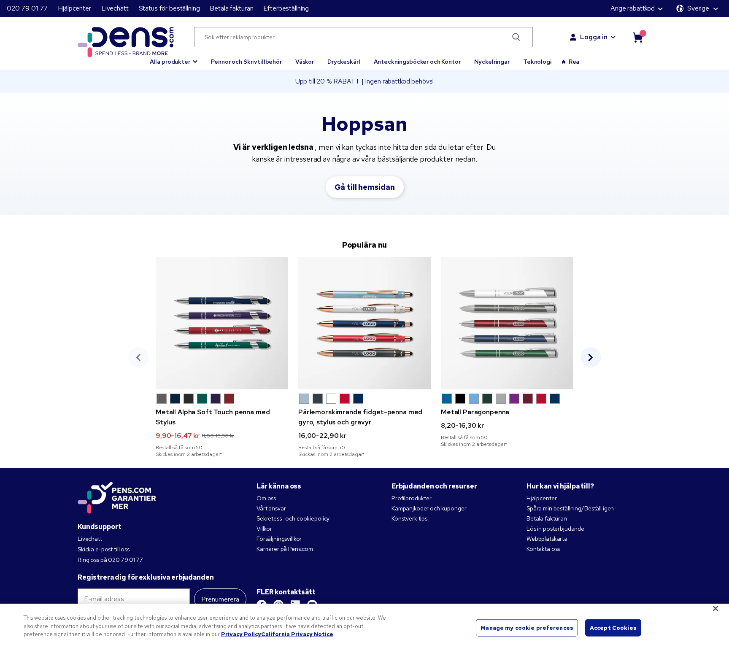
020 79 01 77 (27, 8)
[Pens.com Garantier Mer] (117, 497)
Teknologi (537, 61)
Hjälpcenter (74, 8)
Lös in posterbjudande (555, 528)
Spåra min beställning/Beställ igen (570, 508)
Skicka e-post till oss (104, 549)
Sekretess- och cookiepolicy (292, 518)
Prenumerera (220, 599)
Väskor (304, 61)
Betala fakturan (231, 8)
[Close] (715, 608)
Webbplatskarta (546, 538)
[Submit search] (516, 37)
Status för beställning (169, 8)
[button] (174, 57)
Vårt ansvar (271, 508)
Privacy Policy (241, 634)
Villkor (264, 528)
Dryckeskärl (343, 61)
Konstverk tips (409, 518)
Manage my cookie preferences (527, 627)
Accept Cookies (613, 627)
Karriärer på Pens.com (284, 549)
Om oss (266, 498)
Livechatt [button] (115, 8)
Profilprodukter (412, 498)
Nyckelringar (492, 61)
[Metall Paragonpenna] (507, 323)
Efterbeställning (286, 8)
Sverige (698, 8)
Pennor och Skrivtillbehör (246, 61)
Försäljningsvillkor (279, 538)
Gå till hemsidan (365, 187)
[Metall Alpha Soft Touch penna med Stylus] (222, 323)
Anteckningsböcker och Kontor (417, 61)
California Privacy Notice (297, 634)
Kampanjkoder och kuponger (429, 508)
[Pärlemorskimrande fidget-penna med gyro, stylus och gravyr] (364, 323)
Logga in (594, 36)
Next (590, 357)
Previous (138, 357)
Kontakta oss (543, 549)
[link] (222, 357)
